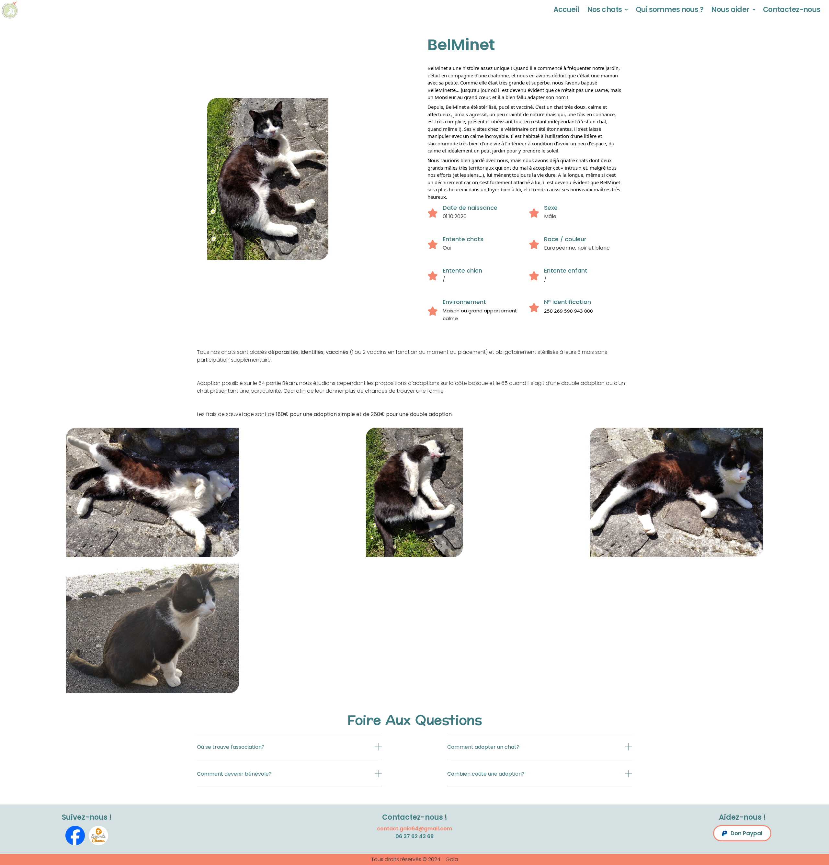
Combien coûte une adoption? (486, 774)
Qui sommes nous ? (670, 10)
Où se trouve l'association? (231, 747)
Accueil (566, 10)
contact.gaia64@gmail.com (414, 828)
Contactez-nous (791, 10)
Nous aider (730, 10)
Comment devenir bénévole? (234, 774)
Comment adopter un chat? (483, 747)
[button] (289, 751)
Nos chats (604, 10)
